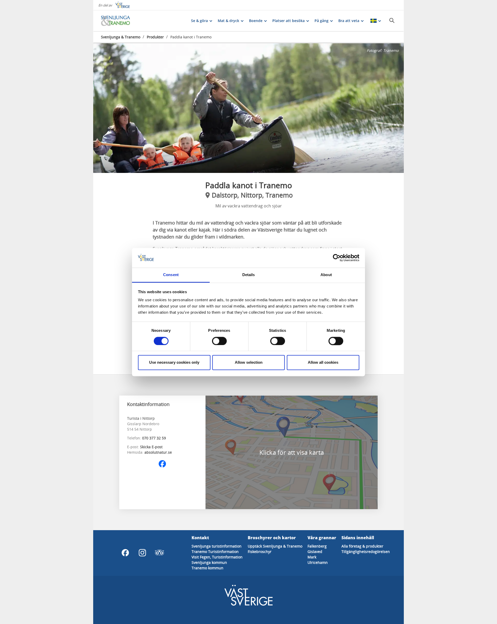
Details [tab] (248, 275)
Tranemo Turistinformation (215, 551)
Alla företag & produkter (362, 546)
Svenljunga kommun (209, 562)
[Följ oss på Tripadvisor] (159, 552)
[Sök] (392, 20)
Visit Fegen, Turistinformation (217, 557)
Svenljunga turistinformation (217, 546)
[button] (248, 108)
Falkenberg (317, 546)
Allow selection (248, 362)
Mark (312, 557)
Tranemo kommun (207, 567)
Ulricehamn (318, 562)
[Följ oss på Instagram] (142, 552)
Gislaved (315, 551)
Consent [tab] (171, 275)
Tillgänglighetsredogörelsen (365, 551)
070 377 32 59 (154, 438)
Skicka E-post (151, 446)
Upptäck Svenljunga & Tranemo (275, 546)
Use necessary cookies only (174, 362)
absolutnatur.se (158, 452)
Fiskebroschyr (260, 551)
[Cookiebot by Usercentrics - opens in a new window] (336, 258)
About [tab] (326, 275)
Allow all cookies (323, 362)
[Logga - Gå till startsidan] (119, 21)
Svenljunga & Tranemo (120, 36)
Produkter (155, 36)
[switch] (219, 341)
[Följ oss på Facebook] (162, 463)
